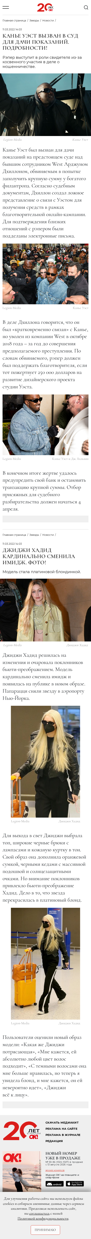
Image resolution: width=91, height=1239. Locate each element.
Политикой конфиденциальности (43, 1218)
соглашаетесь (39, 1213)
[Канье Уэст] (45, 274)
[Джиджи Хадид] (45, 762)
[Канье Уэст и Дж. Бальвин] (45, 424)
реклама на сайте (61, 1128)
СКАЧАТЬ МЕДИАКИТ (62, 1122)
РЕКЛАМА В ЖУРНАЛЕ (63, 1135)
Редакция (54, 1141)
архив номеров (55, 1170)
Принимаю (45, 1230)
